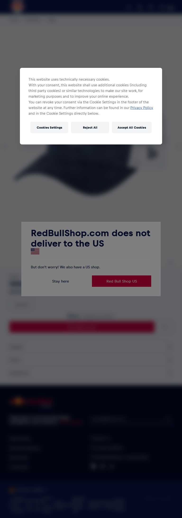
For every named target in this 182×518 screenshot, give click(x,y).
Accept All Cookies (132, 127)
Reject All (90, 127)
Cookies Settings (49, 127)
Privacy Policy (141, 107)
